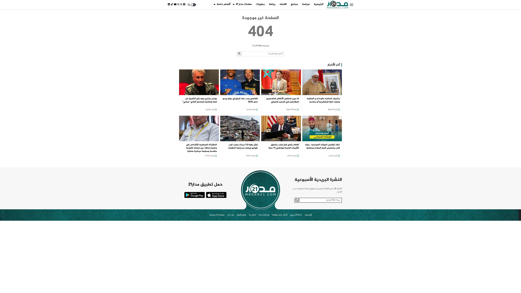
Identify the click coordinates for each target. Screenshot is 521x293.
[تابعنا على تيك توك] (172, 5)
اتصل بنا (252, 215)
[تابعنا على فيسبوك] (184, 5)
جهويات (260, 4)
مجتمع (294, 4)
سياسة (306, 4)
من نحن (230, 215)
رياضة (272, 4)
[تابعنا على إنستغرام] (178, 5)
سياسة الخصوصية (217, 215)
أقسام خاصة (223, 4)
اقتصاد (283, 4)
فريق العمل (241, 215)
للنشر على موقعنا (279, 215)
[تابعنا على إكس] (181, 5)
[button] (351, 5)
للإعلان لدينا (264, 215)
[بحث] (239, 54)
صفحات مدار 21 (244, 4)
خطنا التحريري (296, 215)
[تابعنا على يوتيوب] (175, 5)
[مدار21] (338, 4)
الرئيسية (318, 4)
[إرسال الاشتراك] (297, 200)
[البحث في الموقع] (189, 4)
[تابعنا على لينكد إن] (169, 5)
